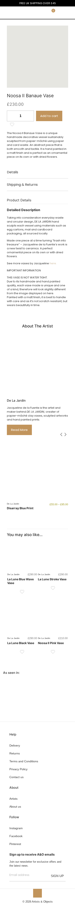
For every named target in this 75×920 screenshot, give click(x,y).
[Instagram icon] (44, 907)
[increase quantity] (29, 116)
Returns (14, 753)
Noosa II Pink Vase (51, 643)
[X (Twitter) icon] (35, 907)
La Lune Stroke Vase (52, 579)
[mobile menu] (69, 12)
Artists (13, 798)
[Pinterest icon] (39, 907)
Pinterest (15, 844)
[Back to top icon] (37, 893)
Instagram (16, 828)
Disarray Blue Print (20, 508)
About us (15, 806)
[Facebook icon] (30, 907)
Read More (19, 430)
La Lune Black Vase (20, 643)
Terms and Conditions (23, 761)
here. (53, 263)
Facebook (15, 836)
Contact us (16, 777)
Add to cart (49, 116)
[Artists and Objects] (15, 12)
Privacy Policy (18, 769)
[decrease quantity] (11, 116)
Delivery (14, 745)
